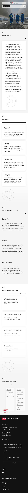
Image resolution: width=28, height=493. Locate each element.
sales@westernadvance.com (9, 427)
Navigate (5, 483)
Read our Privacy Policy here (6, 410)
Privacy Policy (5, 489)
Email (6, 450)
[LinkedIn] (3, 472)
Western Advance (13, 418)
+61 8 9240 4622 (6, 429)
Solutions (4, 487)
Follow (4, 469)
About (3, 486)
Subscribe (5, 439)
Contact (5, 424)
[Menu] (24, 6)
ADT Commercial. (14, 83)
